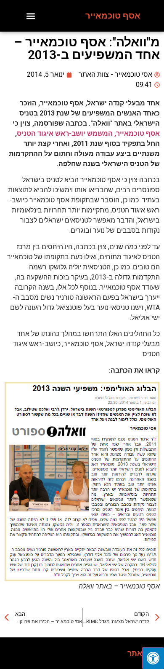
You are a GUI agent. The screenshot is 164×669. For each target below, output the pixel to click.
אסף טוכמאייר (112, 16)
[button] (31, 16)
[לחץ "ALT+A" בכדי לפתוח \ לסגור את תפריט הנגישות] (153, 658)
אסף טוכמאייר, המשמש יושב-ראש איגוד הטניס (88, 133)
